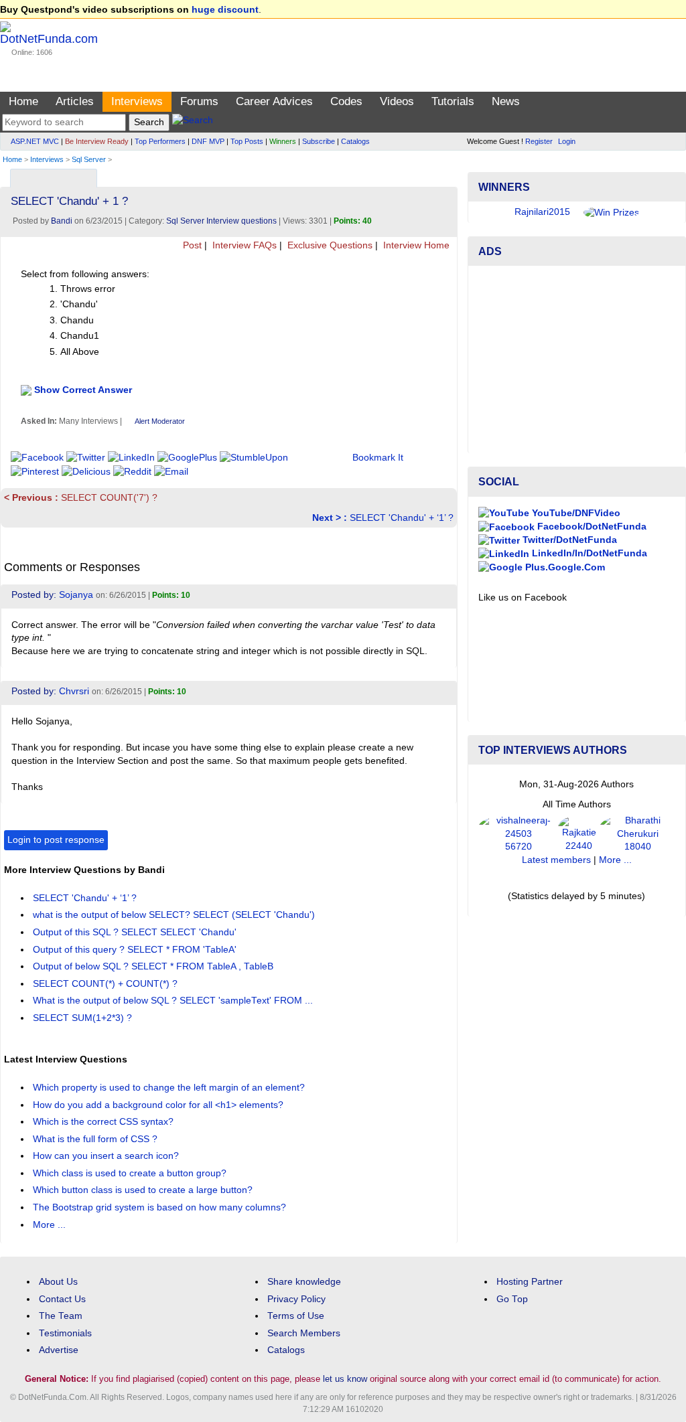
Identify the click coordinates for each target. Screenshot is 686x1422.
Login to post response (56, 840)
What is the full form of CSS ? (96, 1139)
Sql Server (89, 159)
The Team (60, 1316)
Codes (346, 101)
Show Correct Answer (83, 389)
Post (191, 245)
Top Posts (246, 141)
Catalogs (355, 141)
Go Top (512, 1299)
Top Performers (160, 141)
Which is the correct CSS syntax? (104, 1122)
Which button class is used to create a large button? (144, 1190)
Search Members (303, 1333)
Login (566, 141)
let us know (345, 1379)
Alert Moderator (160, 421)
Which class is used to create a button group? (131, 1173)
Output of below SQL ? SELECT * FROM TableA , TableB (154, 966)
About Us (58, 1282)
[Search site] (192, 122)
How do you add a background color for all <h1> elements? (159, 1105)
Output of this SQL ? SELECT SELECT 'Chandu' (136, 932)
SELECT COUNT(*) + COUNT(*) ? (106, 984)
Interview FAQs (243, 245)
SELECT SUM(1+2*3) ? (84, 1018)
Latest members (556, 860)
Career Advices (274, 101)
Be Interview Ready (97, 141)
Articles (75, 101)
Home (23, 101)
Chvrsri (74, 691)
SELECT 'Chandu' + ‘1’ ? (383, 518)
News (506, 101)
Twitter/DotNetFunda (568, 540)
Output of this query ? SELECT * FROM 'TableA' (136, 950)
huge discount (225, 10)
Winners (282, 141)
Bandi (61, 221)
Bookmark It (377, 458)
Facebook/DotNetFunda (590, 527)
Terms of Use (295, 1316)
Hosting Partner (529, 1282)
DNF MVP (208, 141)
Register (539, 141)
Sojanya (76, 595)
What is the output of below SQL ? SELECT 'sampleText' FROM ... (174, 1001)
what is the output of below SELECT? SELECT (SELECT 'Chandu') (175, 915)
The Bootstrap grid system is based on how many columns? (161, 1207)
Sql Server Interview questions (221, 221)
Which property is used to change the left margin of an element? (170, 1088)
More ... (49, 1225)
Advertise (58, 1350)
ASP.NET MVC (35, 141)
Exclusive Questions (328, 245)
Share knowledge (304, 1282)
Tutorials (452, 101)
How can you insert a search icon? (107, 1156)
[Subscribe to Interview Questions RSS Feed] (445, 175)
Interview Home (415, 245)
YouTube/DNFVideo (574, 513)
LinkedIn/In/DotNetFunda (588, 553)
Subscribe (318, 141)
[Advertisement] (576, 359)
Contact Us (62, 1299)
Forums (199, 101)
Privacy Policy (296, 1299)
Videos (397, 101)
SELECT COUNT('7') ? (80, 498)
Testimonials (65, 1333)
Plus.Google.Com (564, 567)
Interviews (137, 101)
